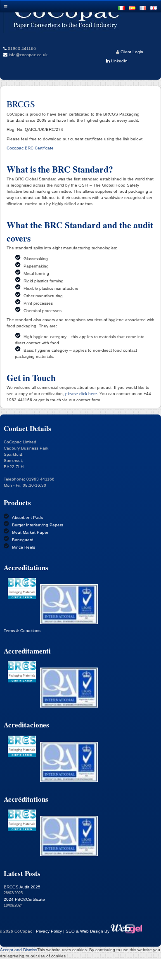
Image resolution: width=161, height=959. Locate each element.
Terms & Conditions (22, 630)
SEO (71, 931)
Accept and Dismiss (18, 949)
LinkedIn (119, 61)
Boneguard (22, 540)
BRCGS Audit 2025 (22, 887)
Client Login (132, 52)
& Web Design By (93, 931)
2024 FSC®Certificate (24, 899)
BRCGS (21, 104)
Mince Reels (23, 547)
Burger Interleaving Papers (37, 525)
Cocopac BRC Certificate (30, 148)
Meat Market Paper (30, 532)
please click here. (81, 393)
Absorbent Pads (27, 517)
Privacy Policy (49, 931)
